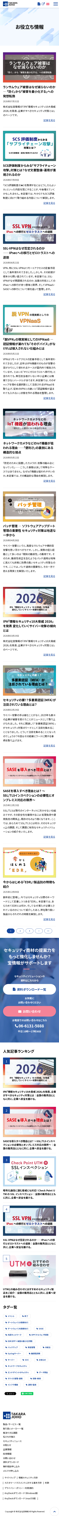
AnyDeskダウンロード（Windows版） (21, 1493)
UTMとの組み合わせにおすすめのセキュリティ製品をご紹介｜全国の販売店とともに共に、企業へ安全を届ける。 (29, 1292)
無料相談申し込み (11, 1466)
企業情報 (7, 1449)
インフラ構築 (13, 1384)
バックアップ (13, 1347)
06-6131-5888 (31, 1026)
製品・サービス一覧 (12, 1424)
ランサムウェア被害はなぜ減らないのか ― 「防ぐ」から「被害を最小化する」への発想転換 (29, 91)
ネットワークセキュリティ (17, 1366)
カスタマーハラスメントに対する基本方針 (23, 1482)
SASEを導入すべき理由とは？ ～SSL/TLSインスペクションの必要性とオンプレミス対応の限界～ (28, 795)
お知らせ (42, 1359)
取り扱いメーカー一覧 (13, 1428)
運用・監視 (32, 1384)
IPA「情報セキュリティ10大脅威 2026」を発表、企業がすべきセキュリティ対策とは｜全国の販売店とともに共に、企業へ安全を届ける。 (29, 1095)
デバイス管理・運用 (15, 1378)
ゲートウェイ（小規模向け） (18, 1322)
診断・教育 (37, 1378)
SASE (41, 1328)
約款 (47, 1482)
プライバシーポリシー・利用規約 (19, 1487)
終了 (26, 1316)
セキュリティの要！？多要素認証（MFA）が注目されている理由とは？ (29, 702)
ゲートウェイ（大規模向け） (18, 1328)
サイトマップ (10, 1477)
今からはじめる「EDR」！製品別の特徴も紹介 (29, 884)
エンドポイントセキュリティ (18, 1372)
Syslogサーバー (14, 1353)
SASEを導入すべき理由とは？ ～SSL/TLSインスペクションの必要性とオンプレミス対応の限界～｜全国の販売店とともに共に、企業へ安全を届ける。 (29, 1144)
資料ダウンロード (11, 1462)
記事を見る (49, 120)
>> (48, 931)
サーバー (11, 1359)
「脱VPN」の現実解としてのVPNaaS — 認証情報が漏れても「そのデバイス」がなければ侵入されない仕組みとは (29, 344)
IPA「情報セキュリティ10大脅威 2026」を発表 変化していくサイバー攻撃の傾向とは (29, 626)
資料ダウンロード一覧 (39, 4)
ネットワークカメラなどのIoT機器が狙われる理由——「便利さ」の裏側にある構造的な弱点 (28, 447)
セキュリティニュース (12, 1441)
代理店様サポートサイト (43, 4)
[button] (55, 4)
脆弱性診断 (35, 1353)
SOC (27, 1359)
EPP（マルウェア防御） (40, 1334)
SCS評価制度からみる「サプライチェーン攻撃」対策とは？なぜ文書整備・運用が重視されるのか (29, 170)
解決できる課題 (10, 1432)
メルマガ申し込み (11, 1470)
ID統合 (48, 1347)
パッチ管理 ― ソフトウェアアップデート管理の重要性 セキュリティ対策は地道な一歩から (29, 530)
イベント (11, 1316)
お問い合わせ (48, 4)
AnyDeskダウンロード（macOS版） (20, 1498)
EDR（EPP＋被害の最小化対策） (20, 1341)
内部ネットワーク (14, 1334)
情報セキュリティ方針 (28, 1477)
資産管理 (31, 1347)
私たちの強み (9, 1436)
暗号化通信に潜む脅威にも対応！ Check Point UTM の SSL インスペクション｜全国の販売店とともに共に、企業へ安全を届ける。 (29, 1194)
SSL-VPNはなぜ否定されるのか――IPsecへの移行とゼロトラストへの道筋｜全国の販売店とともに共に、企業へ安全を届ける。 (29, 1243)
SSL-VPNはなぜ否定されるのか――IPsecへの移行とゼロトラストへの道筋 (29, 252)
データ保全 (43, 1372)
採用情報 (7, 1453)
